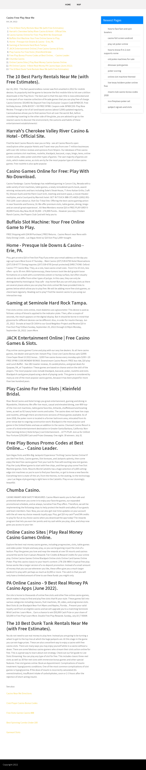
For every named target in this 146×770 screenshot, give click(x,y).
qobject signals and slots (120, 107)
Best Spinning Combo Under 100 (22, 722)
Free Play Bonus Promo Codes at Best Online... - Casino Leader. (39, 55)
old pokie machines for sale (121, 59)
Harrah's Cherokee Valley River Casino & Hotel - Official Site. (37, 31)
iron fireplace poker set (119, 101)
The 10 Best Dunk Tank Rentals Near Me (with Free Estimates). (39, 69)
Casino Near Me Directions (19, 693)
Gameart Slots (13, 732)
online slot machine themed (121, 76)
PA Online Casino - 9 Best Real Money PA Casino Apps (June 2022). (41, 65)
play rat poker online (118, 43)
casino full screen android (120, 38)
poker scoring (114, 70)
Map (79, 4)
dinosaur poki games (118, 65)
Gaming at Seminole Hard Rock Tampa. (28, 45)
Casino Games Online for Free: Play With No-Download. (35, 34)
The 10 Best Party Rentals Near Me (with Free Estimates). (36, 27)
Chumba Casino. (17, 58)
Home (68, 4)
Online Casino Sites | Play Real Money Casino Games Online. (38, 62)
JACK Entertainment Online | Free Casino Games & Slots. (36, 48)
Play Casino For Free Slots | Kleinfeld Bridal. (30, 51)
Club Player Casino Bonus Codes (21, 703)
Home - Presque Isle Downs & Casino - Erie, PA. (31, 41)
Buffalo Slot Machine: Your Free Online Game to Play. (34, 38)
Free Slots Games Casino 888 (20, 712)
